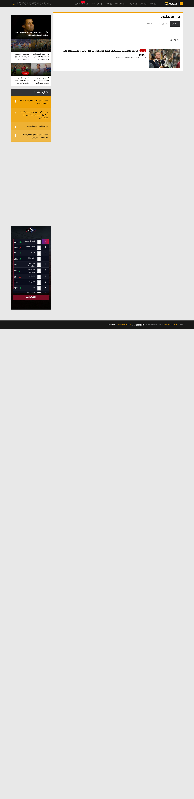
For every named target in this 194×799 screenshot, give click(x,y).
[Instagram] (34, 3)
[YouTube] (39, 3)
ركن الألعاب (95, 3)
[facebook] (19, 3)
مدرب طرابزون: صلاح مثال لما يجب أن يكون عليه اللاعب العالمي (22, 56)
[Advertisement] (31, 183)
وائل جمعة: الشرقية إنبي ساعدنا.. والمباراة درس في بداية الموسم (41, 56)
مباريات (131, 3)
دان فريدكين (170, 16)
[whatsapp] (49, 3)
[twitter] (24, 3)
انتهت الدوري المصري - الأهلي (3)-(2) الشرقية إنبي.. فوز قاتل (31, 135)
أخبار (142, 3)
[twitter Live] (29, 3)
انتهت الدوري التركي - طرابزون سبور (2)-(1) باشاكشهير (31, 101)
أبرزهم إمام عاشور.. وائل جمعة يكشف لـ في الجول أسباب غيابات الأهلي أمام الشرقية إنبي (31, 115)
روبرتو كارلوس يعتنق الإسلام (31, 127)
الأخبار (175, 23)
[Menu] (180, 3)
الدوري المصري (80, 3)
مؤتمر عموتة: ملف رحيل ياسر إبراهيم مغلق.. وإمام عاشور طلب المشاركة (31, 33)
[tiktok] (44, 3)
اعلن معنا (111, 324)
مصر (151, 3)
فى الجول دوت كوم (170, 324)
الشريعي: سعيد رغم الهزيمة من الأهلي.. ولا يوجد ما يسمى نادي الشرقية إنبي (41, 81)
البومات (149, 23)
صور (107, 3)
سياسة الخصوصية (124, 324)
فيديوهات (119, 3)
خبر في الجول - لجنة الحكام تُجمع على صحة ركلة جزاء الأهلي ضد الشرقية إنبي (22, 81)
